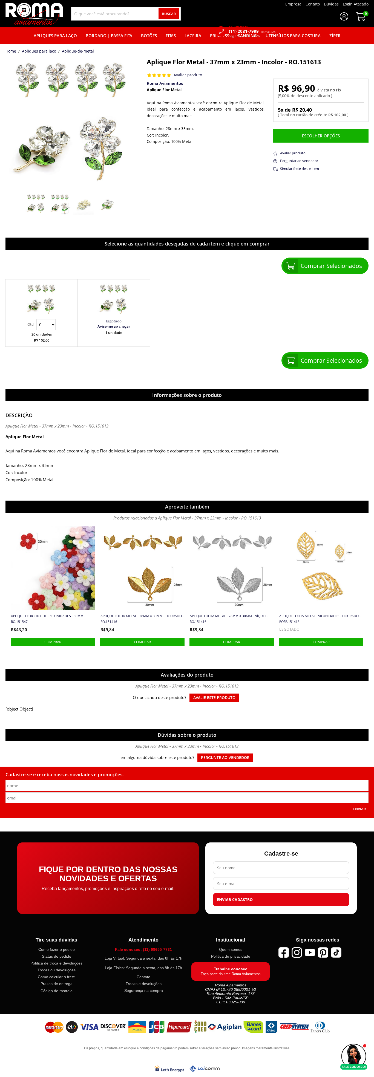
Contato (143, 977)
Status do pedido (56, 956)
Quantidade (41, 324)
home (10, 51)
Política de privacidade (230, 956)
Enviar (359, 808)
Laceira (193, 35)
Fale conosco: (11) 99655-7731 (143, 949)
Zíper (335, 35)
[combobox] (126, 14)
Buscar (169, 13)
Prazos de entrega (57, 984)
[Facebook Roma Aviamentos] (283, 952)
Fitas (171, 35)
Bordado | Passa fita (109, 35)
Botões (149, 35)
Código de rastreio (57, 991)
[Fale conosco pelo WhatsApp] (353, 1056)
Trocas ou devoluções (57, 970)
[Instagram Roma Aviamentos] (297, 952)
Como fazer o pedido (56, 949)
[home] (34, 14)
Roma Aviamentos (165, 83)
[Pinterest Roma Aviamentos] (323, 952)
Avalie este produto (214, 697)
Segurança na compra (143, 990)
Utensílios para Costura (293, 35)
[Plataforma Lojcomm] (204, 1068)
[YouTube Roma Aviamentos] (310, 952)
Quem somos (230, 949)
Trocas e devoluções (144, 983)
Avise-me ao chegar (113, 326)
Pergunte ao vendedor (225, 757)
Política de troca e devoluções (56, 963)
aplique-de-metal (78, 51)
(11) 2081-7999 (252, 31)
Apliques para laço (39, 51)
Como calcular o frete (56, 977)
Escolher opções (321, 135)
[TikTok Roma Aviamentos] (336, 952)
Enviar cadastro (235, 899)
